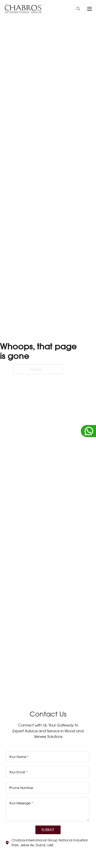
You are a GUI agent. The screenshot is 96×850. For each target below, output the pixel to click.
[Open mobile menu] (89, 9)
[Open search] (78, 9)
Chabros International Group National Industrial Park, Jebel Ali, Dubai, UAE (50, 842)
